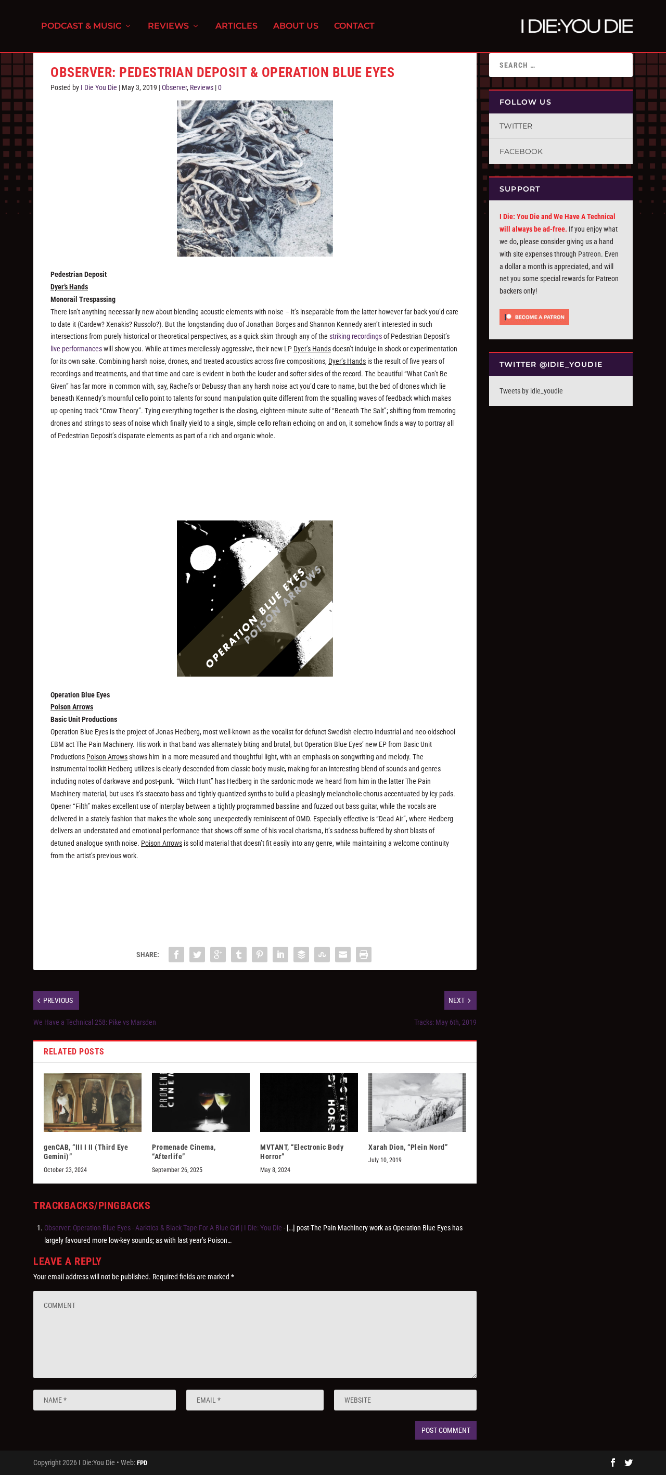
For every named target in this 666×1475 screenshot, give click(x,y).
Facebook (521, 151)
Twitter (515, 126)
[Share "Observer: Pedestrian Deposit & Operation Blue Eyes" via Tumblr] (238, 954)
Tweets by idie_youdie (531, 391)
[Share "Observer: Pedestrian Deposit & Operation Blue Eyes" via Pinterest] (259, 954)
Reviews (168, 26)
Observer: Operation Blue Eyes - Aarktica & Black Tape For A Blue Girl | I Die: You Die (163, 1228)
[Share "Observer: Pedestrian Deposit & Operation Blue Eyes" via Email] (342, 954)
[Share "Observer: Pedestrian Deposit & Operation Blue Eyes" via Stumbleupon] (322, 954)
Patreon (589, 254)
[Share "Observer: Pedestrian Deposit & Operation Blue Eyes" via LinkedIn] (280, 954)
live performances (76, 349)
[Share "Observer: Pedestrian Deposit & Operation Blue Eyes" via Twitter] (197, 954)
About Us (295, 26)
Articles (236, 26)
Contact (354, 26)
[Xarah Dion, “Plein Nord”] (417, 1102)
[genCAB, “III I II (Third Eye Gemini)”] (93, 1102)
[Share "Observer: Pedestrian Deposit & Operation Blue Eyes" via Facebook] (176, 954)
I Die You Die (99, 87)
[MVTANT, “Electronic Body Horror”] (309, 1102)
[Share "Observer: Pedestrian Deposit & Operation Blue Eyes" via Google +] (218, 954)
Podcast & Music (81, 26)
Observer (174, 87)
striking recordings (355, 336)
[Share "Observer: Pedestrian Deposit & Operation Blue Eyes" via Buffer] (301, 954)
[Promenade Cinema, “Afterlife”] (201, 1102)
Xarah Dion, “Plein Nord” (407, 1147)
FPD (142, 1463)
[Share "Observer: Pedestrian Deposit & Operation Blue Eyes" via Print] (363, 954)
